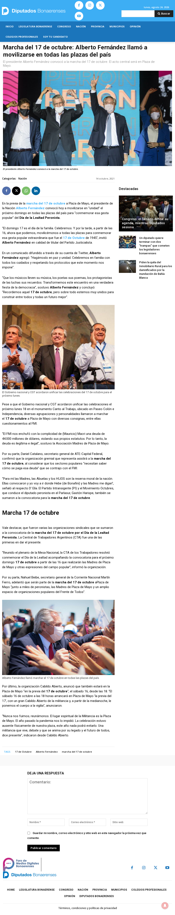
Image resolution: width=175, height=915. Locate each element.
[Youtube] (79, 16)
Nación (22, 178)
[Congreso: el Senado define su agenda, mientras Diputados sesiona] (146, 213)
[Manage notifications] (165, 905)
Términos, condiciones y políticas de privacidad (87, 908)
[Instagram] (89, 5)
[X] (100, 5)
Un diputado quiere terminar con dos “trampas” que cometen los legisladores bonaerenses (154, 245)
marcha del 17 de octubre (45, 203)
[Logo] (36, 10)
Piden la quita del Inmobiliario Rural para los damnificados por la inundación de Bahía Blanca (155, 270)
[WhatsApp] (26, 191)
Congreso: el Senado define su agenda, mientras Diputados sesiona (145, 223)
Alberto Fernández (30, 208)
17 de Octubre (74, 238)
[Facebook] (79, 5)
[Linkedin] (36, 191)
